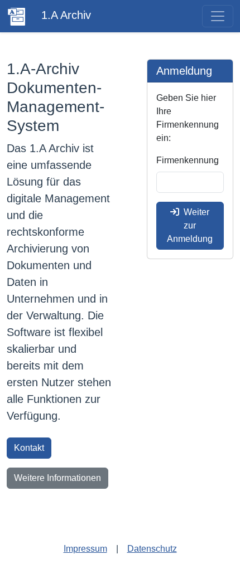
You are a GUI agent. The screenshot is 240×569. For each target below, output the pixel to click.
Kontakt (29, 448)
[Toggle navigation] (217, 16)
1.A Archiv (64, 15)
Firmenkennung (187, 160)
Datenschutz (152, 548)
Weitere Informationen (57, 478)
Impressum (85, 548)
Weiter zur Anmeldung (190, 225)
